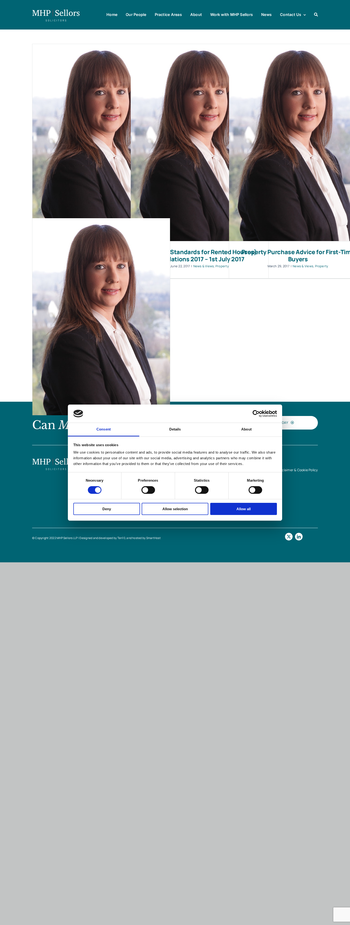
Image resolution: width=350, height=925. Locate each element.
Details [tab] (175, 429)
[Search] (316, 14)
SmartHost (153, 538)
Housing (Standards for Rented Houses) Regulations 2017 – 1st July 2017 (199, 255)
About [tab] (246, 429)
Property (222, 266)
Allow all (243, 509)
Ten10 (121, 538)
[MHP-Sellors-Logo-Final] (56, 10)
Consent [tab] (103, 429)
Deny (106, 509)
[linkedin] (299, 536)
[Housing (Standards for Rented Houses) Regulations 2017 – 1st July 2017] (199, 142)
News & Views (203, 266)
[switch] (148, 490)
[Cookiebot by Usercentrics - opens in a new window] (256, 413)
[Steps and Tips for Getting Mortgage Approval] (101, 142)
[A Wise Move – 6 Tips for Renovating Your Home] (101, 316)
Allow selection (175, 509)
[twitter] (289, 536)
